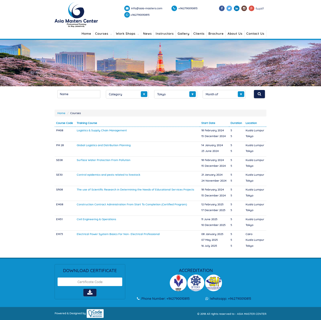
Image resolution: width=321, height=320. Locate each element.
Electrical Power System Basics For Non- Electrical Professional (118, 234)
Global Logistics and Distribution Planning (104, 145)
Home (86, 33)
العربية (260, 8)
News (147, 33)
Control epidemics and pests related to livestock (108, 174)
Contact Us (255, 33)
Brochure (216, 33)
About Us (235, 33)
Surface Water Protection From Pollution (103, 160)
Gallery (183, 33)
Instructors (165, 33)
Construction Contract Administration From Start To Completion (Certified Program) (132, 204)
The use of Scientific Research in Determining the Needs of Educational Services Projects (135, 189)
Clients (199, 33)
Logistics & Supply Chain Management (102, 130)
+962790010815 (140, 15)
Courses (101, 33)
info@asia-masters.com (146, 8)
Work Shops (125, 33)
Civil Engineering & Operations (96, 219)
